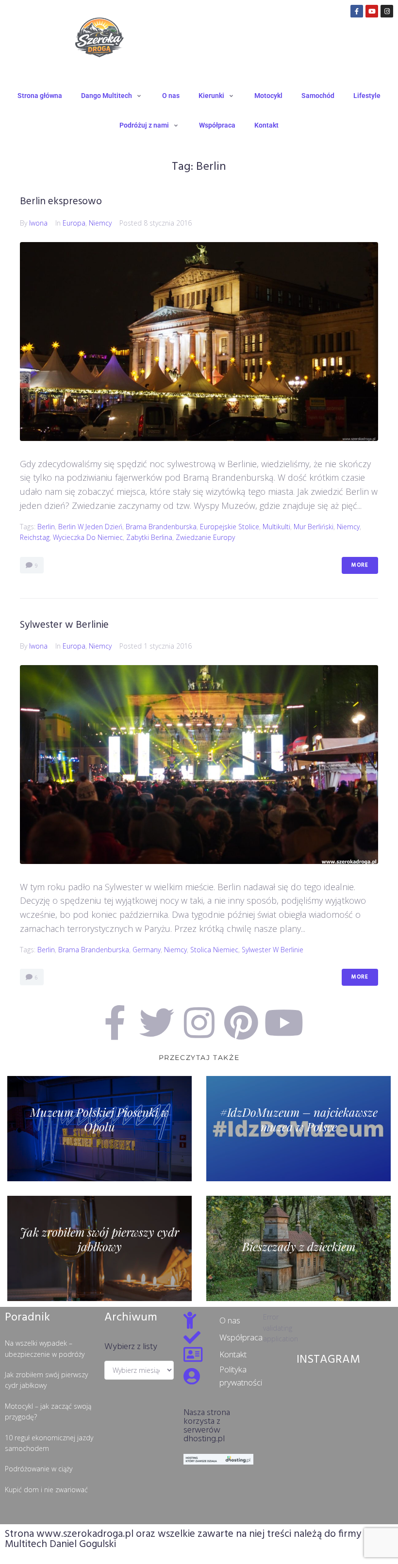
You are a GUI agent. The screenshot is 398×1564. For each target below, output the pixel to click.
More (359, 565)
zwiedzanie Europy (205, 537)
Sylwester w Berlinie (64, 625)
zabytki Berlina (149, 537)
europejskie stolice (229, 526)
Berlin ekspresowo (61, 202)
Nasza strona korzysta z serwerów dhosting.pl (206, 1426)
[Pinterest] (241, 1022)
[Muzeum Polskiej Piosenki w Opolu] (99, 1128)
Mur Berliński (313, 526)
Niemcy (100, 223)
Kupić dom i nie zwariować (46, 1489)
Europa (74, 223)
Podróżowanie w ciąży (38, 1468)
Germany (147, 949)
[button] (112, 95)
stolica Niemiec (214, 949)
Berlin (46, 526)
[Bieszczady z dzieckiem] (298, 1248)
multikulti (276, 526)
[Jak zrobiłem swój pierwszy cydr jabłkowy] (99, 1248)
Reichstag (35, 537)
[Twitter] (156, 1022)
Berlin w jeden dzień (90, 526)
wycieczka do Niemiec (88, 537)
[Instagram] (387, 11)
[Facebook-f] (356, 11)
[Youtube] (371, 11)
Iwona (38, 223)
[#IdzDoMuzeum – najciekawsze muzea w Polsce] (298, 1128)
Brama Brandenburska (161, 526)
